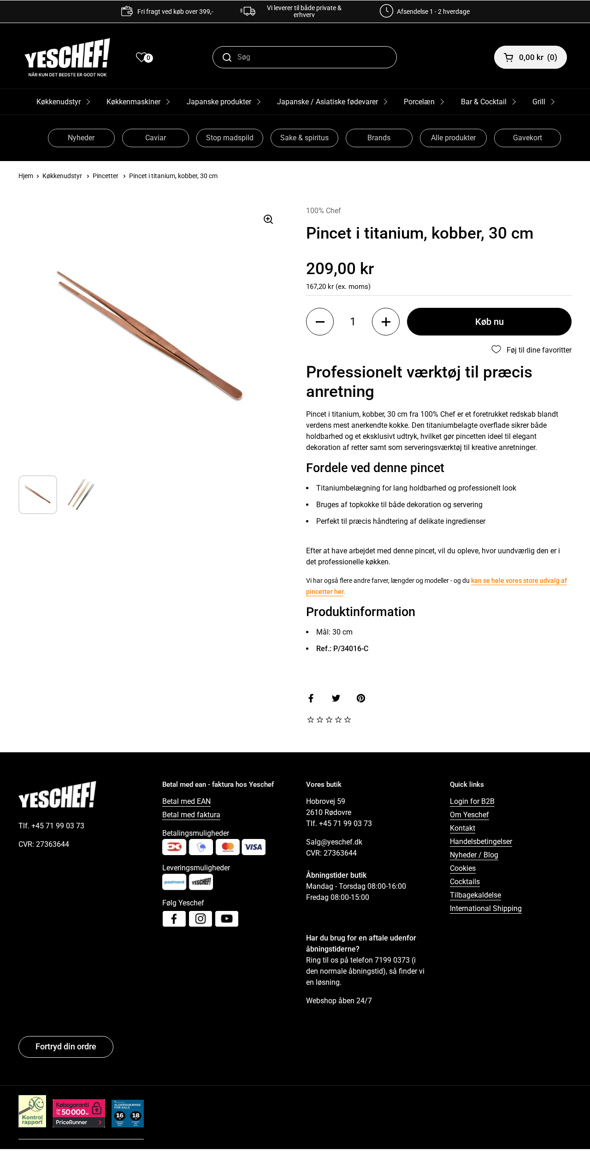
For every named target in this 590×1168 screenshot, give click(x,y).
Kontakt (462, 828)
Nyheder (81, 137)
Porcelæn (419, 101)
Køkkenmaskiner (133, 101)
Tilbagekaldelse (475, 895)
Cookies (463, 868)
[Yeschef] (67, 57)
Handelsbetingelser (481, 841)
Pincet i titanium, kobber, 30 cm (173, 176)
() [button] (538, 57)
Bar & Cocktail (484, 101)
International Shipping (486, 908)
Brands (378, 137)
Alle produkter (453, 137)
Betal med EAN (186, 801)
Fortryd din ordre (65, 1046)
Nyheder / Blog (474, 855)
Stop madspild (230, 137)
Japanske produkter (219, 101)
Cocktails (465, 881)
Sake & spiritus (304, 137)
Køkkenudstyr (58, 101)
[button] (320, 321)
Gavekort (527, 137)
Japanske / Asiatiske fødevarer (327, 101)
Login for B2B (472, 801)
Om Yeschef (469, 814)
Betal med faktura (191, 814)
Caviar (155, 137)
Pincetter (105, 176)
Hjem (25, 176)
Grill (538, 101)
